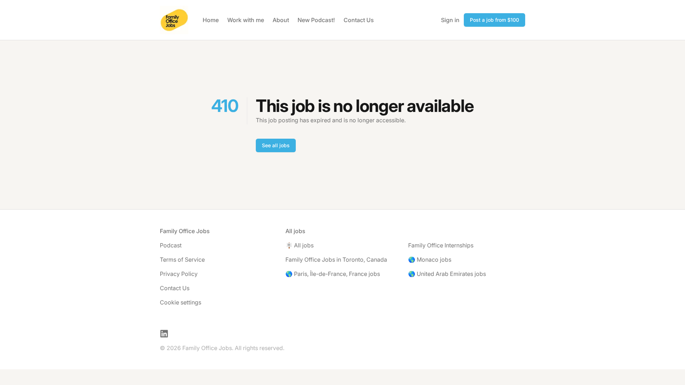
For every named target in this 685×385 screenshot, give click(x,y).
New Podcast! (316, 20)
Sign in (450, 20)
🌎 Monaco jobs (429, 259)
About (281, 20)
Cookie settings (180, 302)
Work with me (245, 20)
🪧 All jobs (299, 245)
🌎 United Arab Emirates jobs (447, 273)
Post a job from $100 (494, 20)
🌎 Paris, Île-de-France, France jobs (332, 273)
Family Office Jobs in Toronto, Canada (336, 259)
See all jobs (276, 145)
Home (211, 20)
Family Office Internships (440, 245)
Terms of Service (182, 259)
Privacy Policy (179, 273)
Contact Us (359, 20)
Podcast (171, 245)
